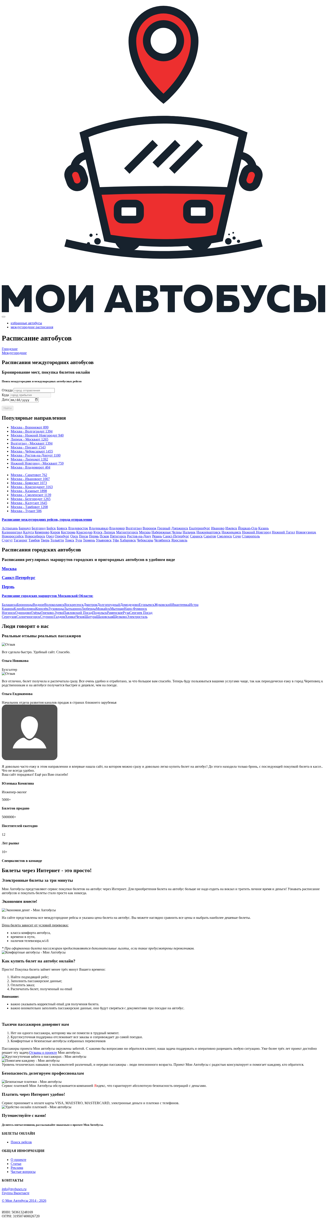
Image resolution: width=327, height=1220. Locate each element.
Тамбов (34, 540)
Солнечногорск (28, 617)
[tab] (163, 520)
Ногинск (8, 613)
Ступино (47, 617)
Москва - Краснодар (32, 487)
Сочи (237, 536)
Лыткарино (72, 609)
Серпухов (9, 617)
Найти (8, 408)
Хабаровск (128, 540)
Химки (70, 617)
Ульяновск (104, 540)
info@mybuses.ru (14, 1189)
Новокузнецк (306, 532)
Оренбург (62, 536)
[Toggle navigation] (3, 316)
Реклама (17, 1168)
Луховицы (56, 609)
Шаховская (104, 617)
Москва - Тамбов (29, 507)
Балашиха (9, 605)
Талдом (59, 617)
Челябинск (162, 540)
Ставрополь (251, 536)
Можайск (103, 609)
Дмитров (90, 605)
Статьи (16, 1164)
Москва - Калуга (29, 503)
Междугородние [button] (14, 353)
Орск (74, 536)
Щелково (120, 617)
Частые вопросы (23, 1172)
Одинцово (23, 613)
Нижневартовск (208, 532)
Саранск (196, 536)
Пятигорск (118, 536)
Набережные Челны (166, 532)
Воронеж (149, 528)
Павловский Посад (77, 613)
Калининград (12, 532)
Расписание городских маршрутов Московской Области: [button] (47, 596)
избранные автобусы (26, 323)
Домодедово (129, 605)
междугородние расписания (32, 327)
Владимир (117, 528)
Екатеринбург (199, 528)
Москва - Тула (26, 511)
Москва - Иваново (30, 479)
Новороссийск (13, 536)
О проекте (18, 1160)
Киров (55, 532)
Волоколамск (54, 605)
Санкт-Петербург (176, 536)
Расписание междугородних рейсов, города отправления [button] (47, 519)
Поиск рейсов (21, 1142)
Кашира (8, 609)
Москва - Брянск (29, 483)
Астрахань (10, 528)
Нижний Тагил (283, 532)
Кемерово (42, 532)
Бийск (51, 528)
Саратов (210, 536)
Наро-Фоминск (135, 609)
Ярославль (179, 540)
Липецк (109, 532)
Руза (126, 613)
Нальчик (189, 532)
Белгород (39, 528)
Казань (263, 528)
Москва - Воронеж (29, 427)
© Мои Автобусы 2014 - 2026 (24, 1200)
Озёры (36, 613)
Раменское (115, 613)
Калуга (28, 532)
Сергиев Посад (140, 613)
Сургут (7, 540)
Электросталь (137, 617)
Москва (145, 532)
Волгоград (134, 528)
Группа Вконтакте (15, 1193)
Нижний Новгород (256, 532)
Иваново (217, 528)
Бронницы (25, 605)
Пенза (83, 536)
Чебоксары (145, 540)
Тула (78, 540)
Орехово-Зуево (52, 613)
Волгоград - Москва (31, 443)
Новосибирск (35, 536)
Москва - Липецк (29, 459)
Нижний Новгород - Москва (37, 463)
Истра (193, 605)
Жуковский (163, 605)
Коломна (28, 609)
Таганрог (21, 540)
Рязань (157, 536)
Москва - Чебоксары (32, 451)
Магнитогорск (127, 532)
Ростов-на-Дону (139, 536)
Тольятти (57, 540)
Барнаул (25, 528)
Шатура (90, 617)
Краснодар (84, 532)
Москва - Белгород (30, 499)
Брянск (62, 528)
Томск (69, 540)
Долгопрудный (108, 605)
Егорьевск (146, 605)
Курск (98, 532)
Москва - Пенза (28, 447)
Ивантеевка (180, 605)
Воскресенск (74, 605)
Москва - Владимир (30, 467)
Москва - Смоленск (31, 495)
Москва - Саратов (29, 475)
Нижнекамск (231, 532)
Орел (50, 536)
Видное (38, 605)
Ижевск (231, 528)
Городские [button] (10, 349)
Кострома (68, 532)
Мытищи (117, 609)
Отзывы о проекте (43, 1052)
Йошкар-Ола (247, 528)
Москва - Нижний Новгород (37, 435)
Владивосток (78, 528)
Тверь (45, 540)
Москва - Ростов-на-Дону (36, 455)
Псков (104, 536)
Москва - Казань (29, 491)
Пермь (94, 536)
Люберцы (88, 609)
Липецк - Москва (29, 439)
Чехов (80, 617)
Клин (18, 609)
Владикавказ (98, 528)
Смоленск (224, 536)
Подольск (99, 613)
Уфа (116, 540)
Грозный (163, 528)
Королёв (41, 609)
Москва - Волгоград (31, 431)
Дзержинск (179, 528)
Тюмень (89, 540)
